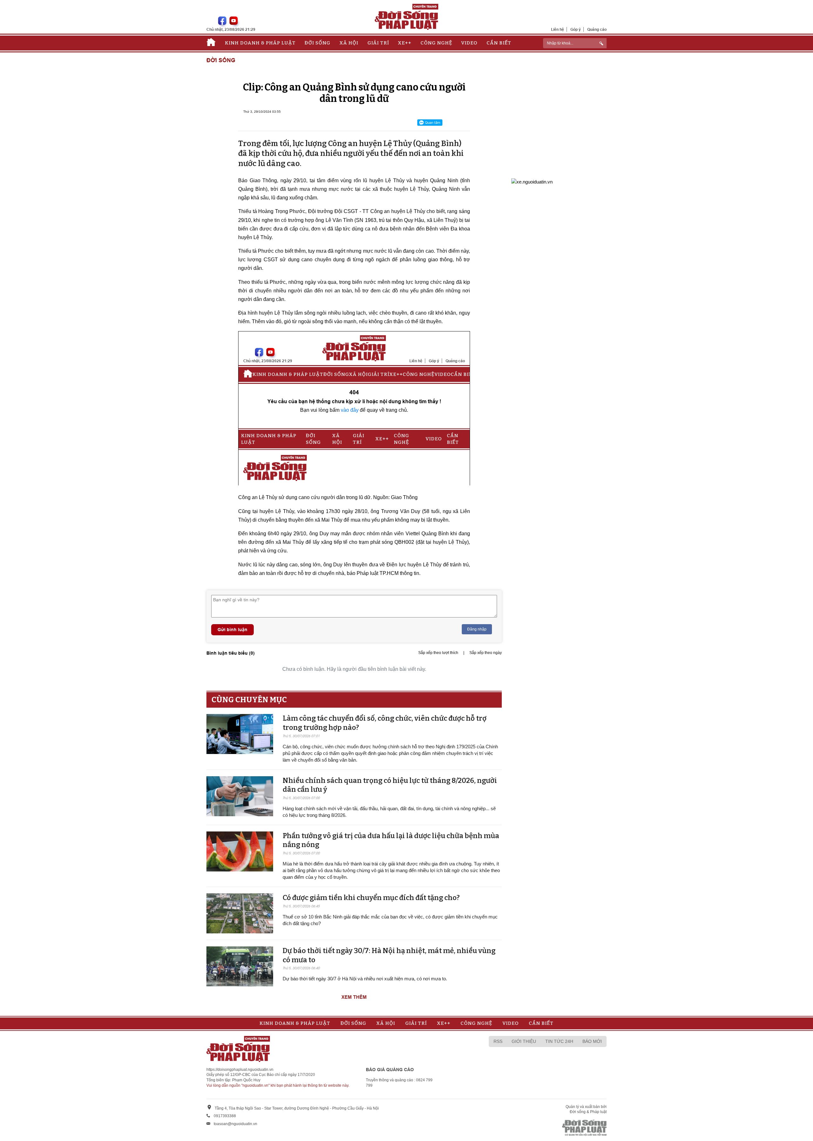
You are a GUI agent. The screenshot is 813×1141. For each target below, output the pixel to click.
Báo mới (592, 1041)
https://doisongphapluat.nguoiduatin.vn (239, 1069)
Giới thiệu (524, 1041)
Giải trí (378, 43)
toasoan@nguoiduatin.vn (235, 1124)
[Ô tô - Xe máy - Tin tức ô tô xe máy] (532, 181)
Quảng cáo (597, 29)
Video (469, 43)
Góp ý (575, 29)
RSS (498, 1041)
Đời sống (317, 43)
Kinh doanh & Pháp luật (260, 43)
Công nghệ (436, 43)
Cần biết (499, 43)
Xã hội (348, 43)
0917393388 (225, 1116)
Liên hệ (557, 29)
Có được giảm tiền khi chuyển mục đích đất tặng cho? (371, 897)
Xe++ (404, 43)
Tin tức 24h (559, 1041)
